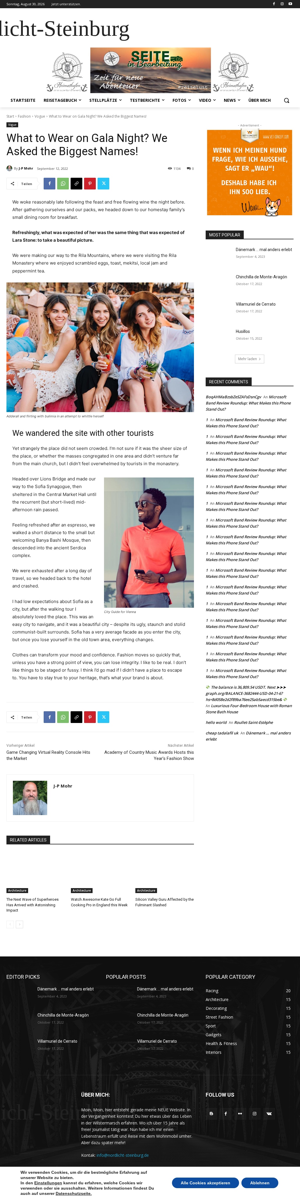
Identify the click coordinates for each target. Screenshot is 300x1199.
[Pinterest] (90, 183)
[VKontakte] (269, 1114)
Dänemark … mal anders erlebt (264, 249)
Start (10, 116)
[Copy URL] (76, 183)
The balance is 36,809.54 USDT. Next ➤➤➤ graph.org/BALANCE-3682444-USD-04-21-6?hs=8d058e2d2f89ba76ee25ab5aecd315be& (246, 693)
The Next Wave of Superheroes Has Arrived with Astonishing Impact (32, 904)
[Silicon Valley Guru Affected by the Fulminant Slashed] (164, 872)
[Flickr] (240, 1114)
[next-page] (19, 924)
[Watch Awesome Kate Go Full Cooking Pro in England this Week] (100, 872)
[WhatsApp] (63, 183)
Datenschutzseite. (74, 1193)
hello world (216, 722)
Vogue (40, 116)
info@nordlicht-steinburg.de (123, 1155)
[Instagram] (282, 4)
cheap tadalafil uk (222, 733)
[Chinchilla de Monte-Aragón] (219, 283)
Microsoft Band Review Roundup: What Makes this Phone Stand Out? (248, 403)
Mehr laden (247, 358)
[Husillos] (219, 338)
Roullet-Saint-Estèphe (253, 722)
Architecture (17, 890)
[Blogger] (211, 1114)
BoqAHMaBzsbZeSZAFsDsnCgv (233, 396)
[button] (286, 100)
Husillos (243, 331)
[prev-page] (10, 924)
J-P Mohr (26, 168)
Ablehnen (260, 1183)
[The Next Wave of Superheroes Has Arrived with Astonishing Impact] (35, 872)
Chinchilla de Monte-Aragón (261, 277)
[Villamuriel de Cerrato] (219, 311)
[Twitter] (103, 183)
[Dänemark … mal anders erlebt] (219, 256)
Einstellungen (48, 1183)
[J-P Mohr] (10, 168)
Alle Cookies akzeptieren (205, 1183)
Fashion (24, 116)
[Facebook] (274, 4)
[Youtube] (290, 4)
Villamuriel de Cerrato (256, 304)
